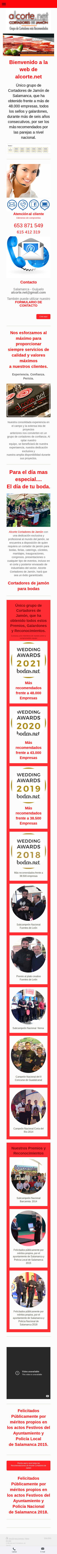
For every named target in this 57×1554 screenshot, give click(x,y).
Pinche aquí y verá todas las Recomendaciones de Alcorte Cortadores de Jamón (28, 1465)
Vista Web (47, 1538)
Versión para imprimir (16, 1538)
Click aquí (43, 317)
